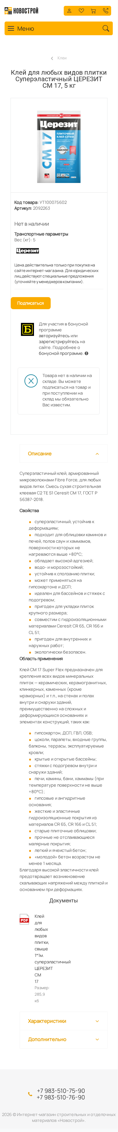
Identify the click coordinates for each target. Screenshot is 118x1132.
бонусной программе (61, 353)
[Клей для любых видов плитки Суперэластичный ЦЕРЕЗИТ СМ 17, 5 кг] (59, 148)
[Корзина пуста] (93, 10)
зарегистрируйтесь (59, 341)
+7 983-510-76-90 (61, 1097)
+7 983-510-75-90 (61, 1090)
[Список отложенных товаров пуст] (81, 10)
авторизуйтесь (54, 336)
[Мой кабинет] (69, 10)
